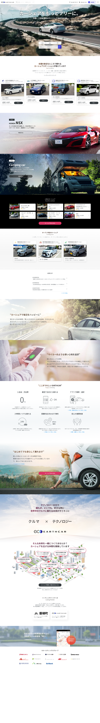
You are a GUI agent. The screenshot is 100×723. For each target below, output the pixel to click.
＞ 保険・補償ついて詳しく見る (77, 432)
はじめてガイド (74, 2)
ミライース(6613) (69, 258)
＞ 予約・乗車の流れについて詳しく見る (77, 410)
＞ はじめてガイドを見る (19, 464)
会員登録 (92, 2)
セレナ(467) (5, 98)
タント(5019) (56, 97)
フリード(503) (81, 98)
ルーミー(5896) (44, 259)
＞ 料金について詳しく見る (50, 432)
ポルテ (16, 258)
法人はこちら (84, 2)
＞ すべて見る (64, 293)
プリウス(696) (31, 97)
